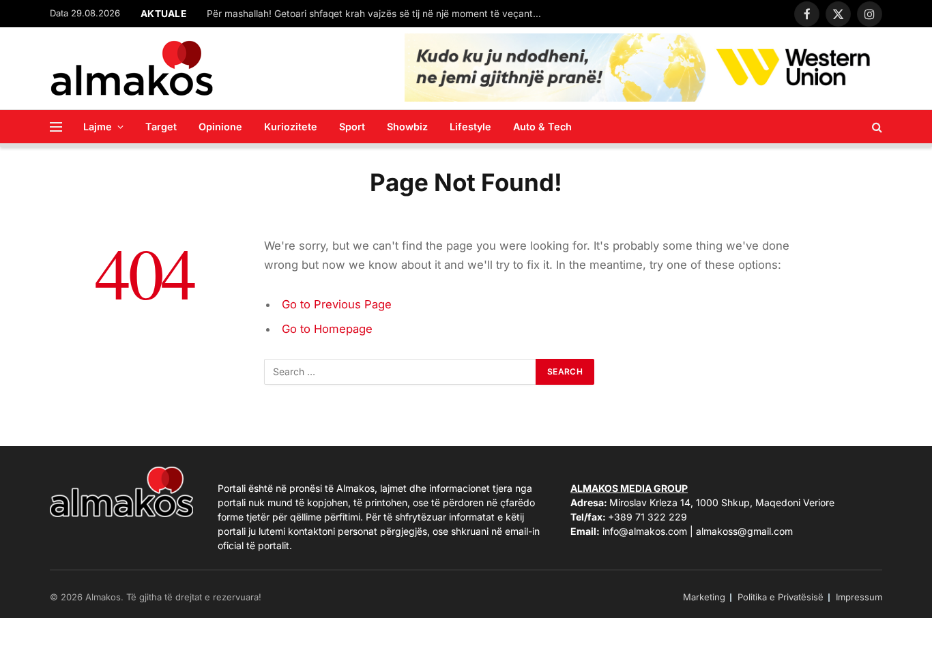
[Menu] (56, 126)
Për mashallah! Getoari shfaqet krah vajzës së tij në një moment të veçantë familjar (377, 13)
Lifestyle (470, 126)
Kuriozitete (290, 126)
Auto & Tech (542, 126)
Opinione (220, 126)
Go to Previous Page (337, 304)
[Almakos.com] (132, 68)
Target (161, 126)
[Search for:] (400, 372)
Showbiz (407, 126)
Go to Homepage (327, 329)
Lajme (97, 126)
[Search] (875, 126)
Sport (352, 126)
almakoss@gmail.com (744, 531)
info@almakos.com (644, 531)
